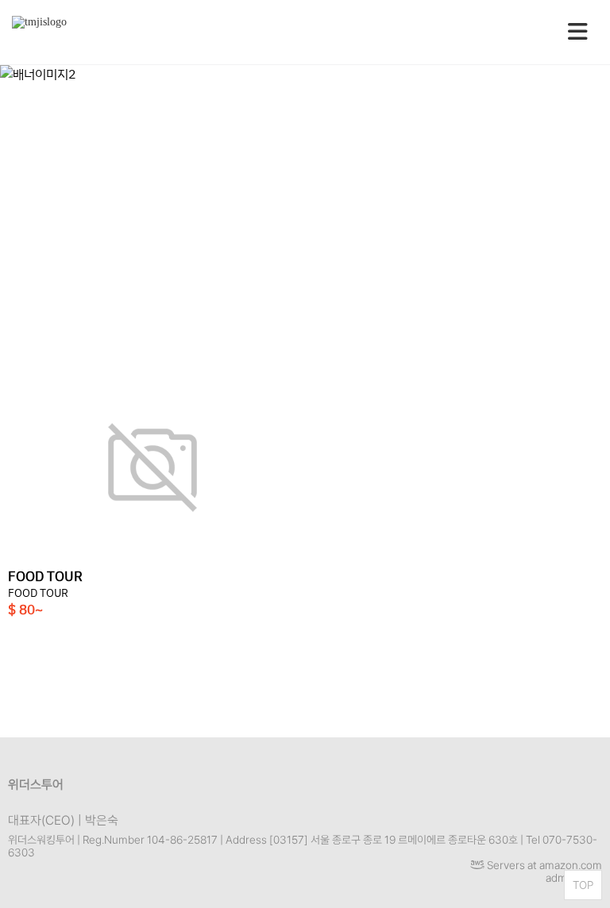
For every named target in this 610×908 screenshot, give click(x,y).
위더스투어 (36, 784)
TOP (583, 885)
